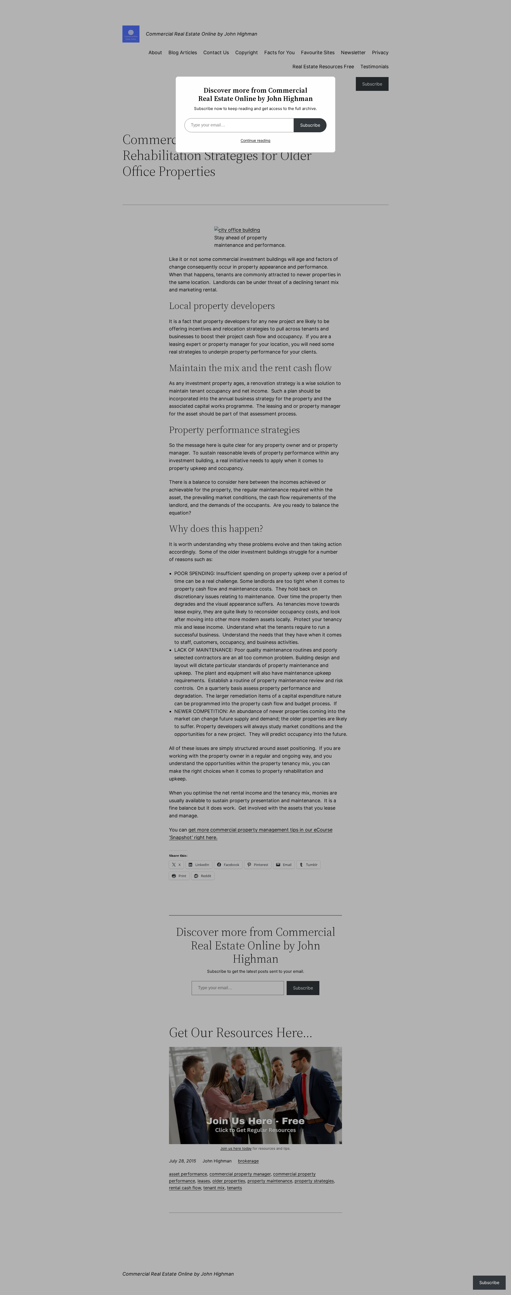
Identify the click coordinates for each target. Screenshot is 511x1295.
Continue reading (255, 140)
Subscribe (310, 125)
